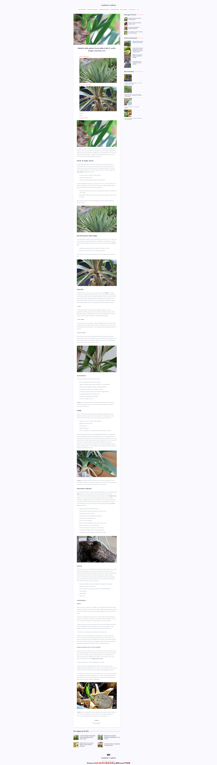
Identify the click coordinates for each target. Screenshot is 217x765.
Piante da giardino (96, 723)
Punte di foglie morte (84, 56)
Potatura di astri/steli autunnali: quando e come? (134, 23)
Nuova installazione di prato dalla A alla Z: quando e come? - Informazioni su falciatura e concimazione (133, 95)
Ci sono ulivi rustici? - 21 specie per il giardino (132, 107)
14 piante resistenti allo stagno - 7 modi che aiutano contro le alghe (133, 83)
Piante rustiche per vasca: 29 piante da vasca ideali (138, 42)
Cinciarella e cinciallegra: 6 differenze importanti (133, 28)
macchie (81, 113)
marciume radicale (83, 117)
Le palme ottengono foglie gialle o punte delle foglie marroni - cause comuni (87, 737)
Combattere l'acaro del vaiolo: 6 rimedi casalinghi (134, 19)
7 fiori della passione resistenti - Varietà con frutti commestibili (133, 119)
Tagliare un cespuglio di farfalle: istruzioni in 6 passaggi (137, 56)
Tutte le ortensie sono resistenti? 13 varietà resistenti (137, 63)
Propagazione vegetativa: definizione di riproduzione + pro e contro (112, 737)
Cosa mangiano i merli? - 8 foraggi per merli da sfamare (135, 32)
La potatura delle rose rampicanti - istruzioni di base (112, 744)
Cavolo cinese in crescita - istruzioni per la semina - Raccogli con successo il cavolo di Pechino (138, 50)
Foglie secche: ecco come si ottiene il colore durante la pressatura (86, 745)
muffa (80, 115)
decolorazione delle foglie (85, 84)
